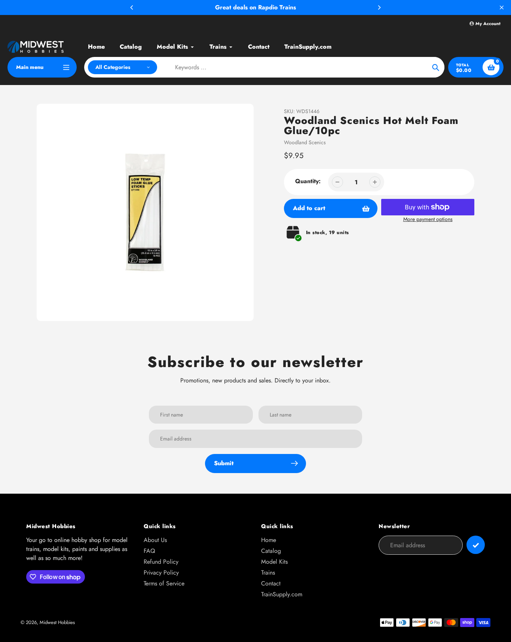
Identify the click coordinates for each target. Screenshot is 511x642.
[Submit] (475, 545)
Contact (271, 583)
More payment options (428, 219)
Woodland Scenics (305, 142)
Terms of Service (164, 583)
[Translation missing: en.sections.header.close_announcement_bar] (501, 7)
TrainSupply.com (281, 594)
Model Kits (274, 561)
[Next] (379, 7)
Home (268, 540)
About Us (155, 540)
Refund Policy (161, 561)
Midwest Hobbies (57, 622)
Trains (268, 572)
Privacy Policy (161, 572)
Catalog (271, 550)
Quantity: (308, 181)
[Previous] (132, 7)
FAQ (149, 550)
